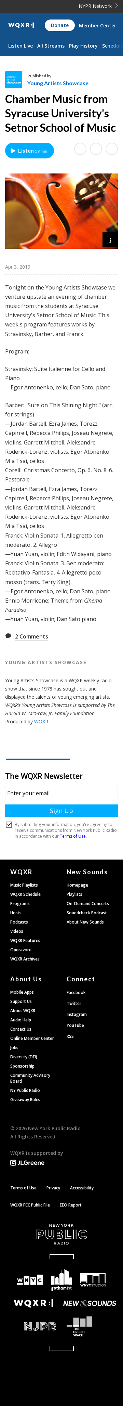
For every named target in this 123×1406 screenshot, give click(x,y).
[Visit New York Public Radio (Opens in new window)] (61, 1234)
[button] (110, 239)
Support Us (21, 1001)
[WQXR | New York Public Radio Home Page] (21, 25)
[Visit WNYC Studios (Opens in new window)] (93, 1280)
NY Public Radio (25, 1090)
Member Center (97, 25)
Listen (32, 150)
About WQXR (22, 1011)
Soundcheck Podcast (87, 913)
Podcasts (19, 922)
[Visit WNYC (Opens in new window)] (29, 1280)
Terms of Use (23, 1188)
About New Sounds (85, 922)
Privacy (53, 1188)
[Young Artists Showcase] (16, 79)
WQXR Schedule (25, 894)
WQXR (41, 721)
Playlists (74, 894)
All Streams (51, 45)
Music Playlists (24, 885)
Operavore (20, 950)
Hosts (16, 913)
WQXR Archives (25, 959)
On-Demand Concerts (88, 903)
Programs (20, 903)
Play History (83, 45)
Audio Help (20, 1020)
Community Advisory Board (30, 1078)
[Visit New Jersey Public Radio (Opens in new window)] (33, 1326)
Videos (16, 931)
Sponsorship (22, 1066)
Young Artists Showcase (57, 83)
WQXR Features (25, 940)
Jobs (14, 1047)
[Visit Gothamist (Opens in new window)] (61, 1280)
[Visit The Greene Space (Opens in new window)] (90, 1326)
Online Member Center (32, 1038)
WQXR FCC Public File (30, 1205)
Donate (60, 25)
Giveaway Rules (25, 1099)
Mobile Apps (22, 992)
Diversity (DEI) (23, 1057)
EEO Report (71, 1205)
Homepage (77, 885)
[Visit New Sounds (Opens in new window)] (90, 1303)
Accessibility (82, 1188)
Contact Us (20, 1029)
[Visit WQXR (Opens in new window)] (33, 1303)
